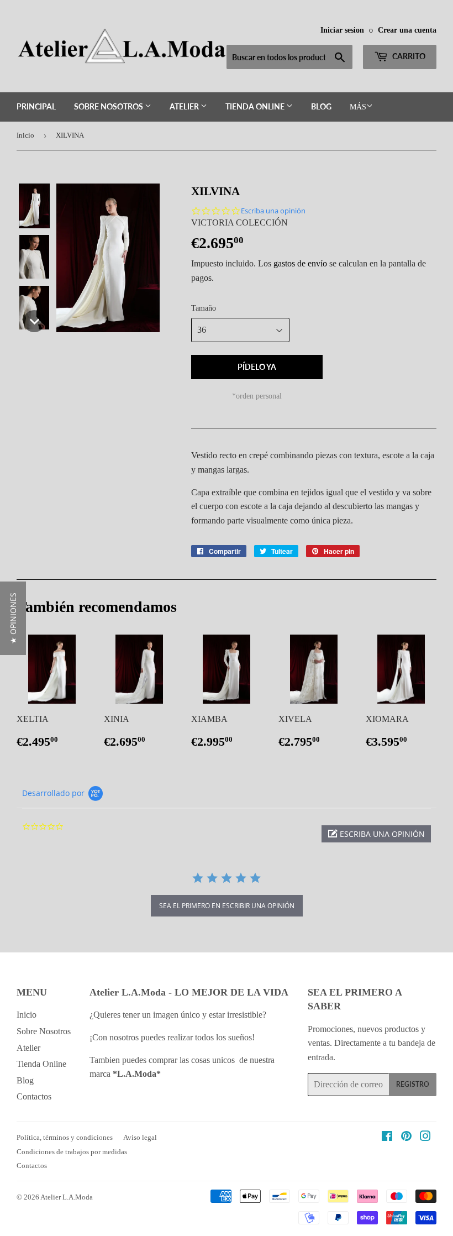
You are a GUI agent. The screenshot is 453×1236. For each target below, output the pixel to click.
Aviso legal (140, 1137)
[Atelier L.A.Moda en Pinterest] (406, 1137)
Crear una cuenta (407, 30)
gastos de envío (300, 263)
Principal (36, 106)
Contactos (34, 1096)
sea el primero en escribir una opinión (226, 905)
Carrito (408, 56)
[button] (34, 206)
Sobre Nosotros (109, 106)
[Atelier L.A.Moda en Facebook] (387, 1137)
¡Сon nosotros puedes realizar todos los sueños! (173, 1037)
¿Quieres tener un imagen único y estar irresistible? (178, 1014)
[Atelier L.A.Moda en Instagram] (425, 1137)
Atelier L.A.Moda (66, 1197)
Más (358, 107)
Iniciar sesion (342, 30)
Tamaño (203, 308)
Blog (321, 106)
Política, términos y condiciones (65, 1137)
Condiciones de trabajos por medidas (72, 1152)
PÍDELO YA (257, 366)
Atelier (185, 106)
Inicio (25, 135)
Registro (412, 1084)
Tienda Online (255, 106)
